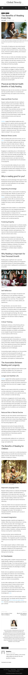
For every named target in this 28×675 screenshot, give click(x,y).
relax (10, 593)
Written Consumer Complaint (14, 671)
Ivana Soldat (3, 20)
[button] (2, 8)
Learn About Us (6, 669)
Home (2, 11)
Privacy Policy (13, 669)
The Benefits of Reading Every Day (12, 16)
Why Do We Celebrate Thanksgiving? (22, 614)
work (2, 140)
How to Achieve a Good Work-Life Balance (6, 614)
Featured (7, 13)
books (2, 197)
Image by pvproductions (5, 484)
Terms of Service (20, 669)
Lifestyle (6, 11)
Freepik (6, 287)
